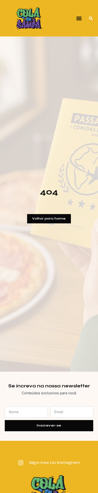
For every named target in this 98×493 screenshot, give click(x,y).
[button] (79, 18)
